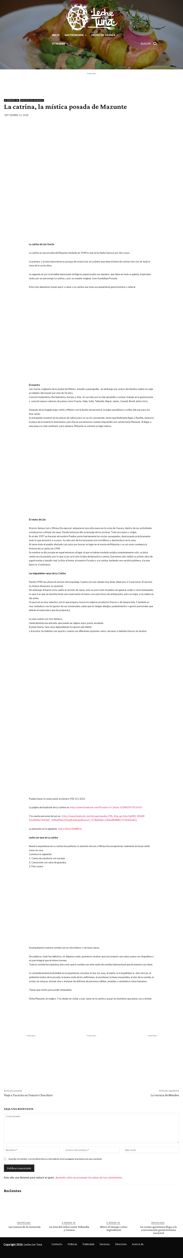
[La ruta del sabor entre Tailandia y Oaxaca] (69, 1207)
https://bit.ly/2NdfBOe (70, 828)
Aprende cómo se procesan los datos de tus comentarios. (89, 1177)
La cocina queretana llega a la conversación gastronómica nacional (158, 1230)
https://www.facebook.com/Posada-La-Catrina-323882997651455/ (106, 807)
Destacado (24, 1223)
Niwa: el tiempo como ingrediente (113, 1228)
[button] (150, 43)
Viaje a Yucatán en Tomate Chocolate (28, 1095)
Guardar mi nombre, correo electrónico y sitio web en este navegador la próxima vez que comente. (55, 1159)
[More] (175, 115)
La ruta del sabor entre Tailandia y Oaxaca (69, 1228)
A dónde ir (11, 100)
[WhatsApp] (166, 115)
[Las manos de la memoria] (24, 1207)
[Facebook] (142, 115)
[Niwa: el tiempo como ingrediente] (113, 1207)
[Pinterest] (158, 115)
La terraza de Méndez (165, 1095)
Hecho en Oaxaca (32, 100)
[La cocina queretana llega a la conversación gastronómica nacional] (158, 1207)
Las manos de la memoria (25, 1227)
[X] (150, 115)
